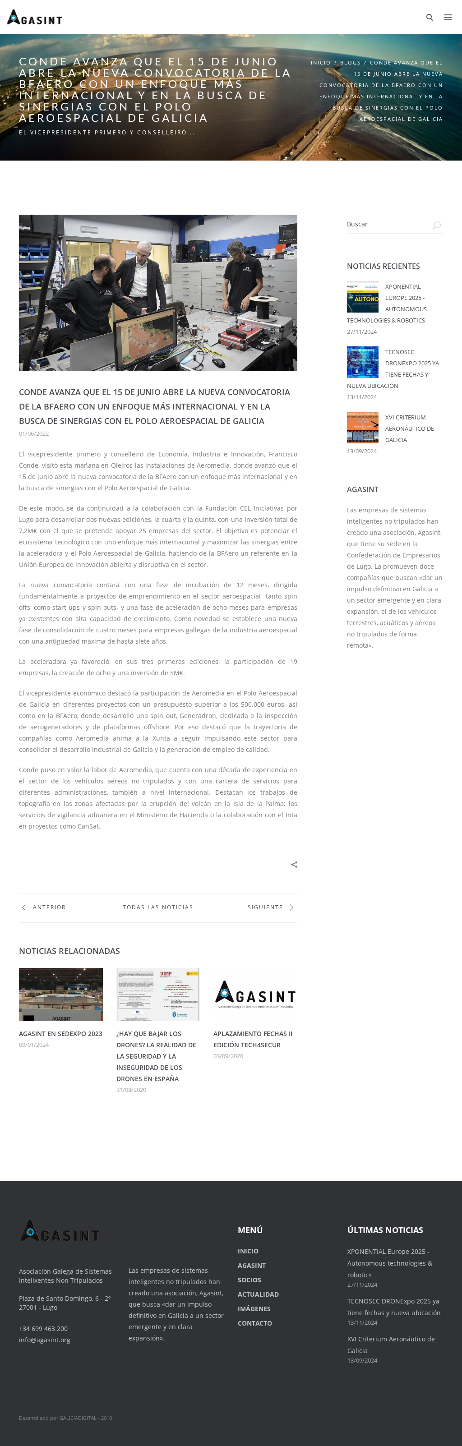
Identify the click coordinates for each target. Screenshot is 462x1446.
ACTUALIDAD (258, 1294)
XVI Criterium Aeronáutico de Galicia (409, 428)
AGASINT (252, 1265)
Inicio (321, 62)
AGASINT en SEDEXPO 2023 (60, 1033)
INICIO (248, 1251)
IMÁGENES (254, 1308)
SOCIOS (249, 1280)
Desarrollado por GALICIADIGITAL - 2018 (65, 1417)
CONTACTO (255, 1323)
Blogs (350, 62)
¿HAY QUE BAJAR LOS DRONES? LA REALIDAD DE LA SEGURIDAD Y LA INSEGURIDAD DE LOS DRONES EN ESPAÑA (156, 1056)
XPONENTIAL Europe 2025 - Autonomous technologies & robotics (389, 1263)
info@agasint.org (44, 1339)
